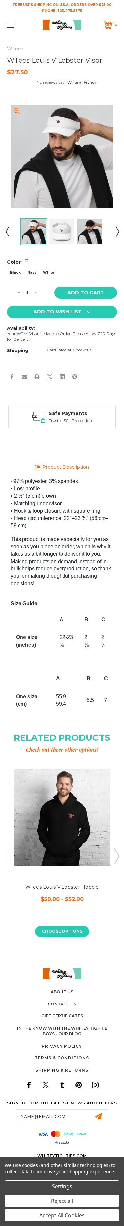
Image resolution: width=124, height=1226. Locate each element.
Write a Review (81, 82)
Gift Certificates (62, 1015)
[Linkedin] (62, 377)
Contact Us (62, 1004)
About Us (62, 991)
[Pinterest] (75, 377)
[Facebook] (12, 377)
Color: (17, 262)
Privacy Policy (62, 1046)
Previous (7, 231)
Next (117, 231)
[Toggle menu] (18, 25)
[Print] (37, 377)
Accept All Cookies (62, 1215)
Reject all (62, 1200)
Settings (62, 1186)
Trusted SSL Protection (70, 420)
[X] (50, 377)
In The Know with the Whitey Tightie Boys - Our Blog (62, 1031)
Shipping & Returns (61, 1070)
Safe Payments (68, 413)
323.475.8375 (69, 11)
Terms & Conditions (62, 1057)
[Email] (24, 377)
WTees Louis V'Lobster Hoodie (62, 887)
